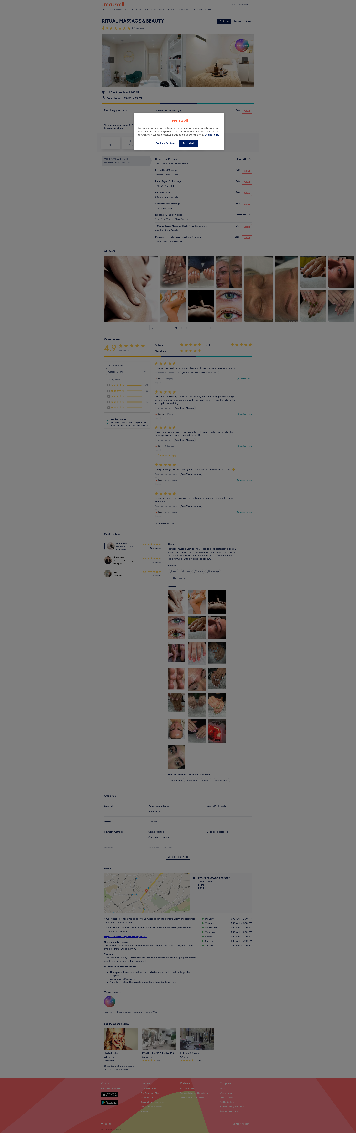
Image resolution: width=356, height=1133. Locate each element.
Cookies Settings (165, 143)
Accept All (188, 143)
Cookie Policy (212, 135)
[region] (179, 131)
